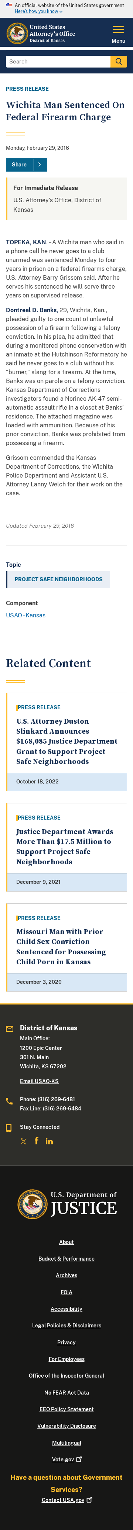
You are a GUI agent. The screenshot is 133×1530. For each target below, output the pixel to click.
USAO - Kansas (25, 615)
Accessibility (66, 1309)
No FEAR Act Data (66, 1393)
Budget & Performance (66, 1259)
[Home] (41, 42)
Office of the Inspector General (66, 1376)
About (66, 1242)
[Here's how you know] (66, 9)
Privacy (66, 1342)
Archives (66, 1275)
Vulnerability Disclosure (66, 1426)
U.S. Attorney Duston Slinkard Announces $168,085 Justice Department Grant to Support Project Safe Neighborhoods (66, 741)
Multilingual (66, 1443)
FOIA (66, 1292)
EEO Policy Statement (67, 1409)
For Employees (67, 1359)
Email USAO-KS (39, 1081)
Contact (63, 1500)
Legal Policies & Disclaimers (66, 1326)
